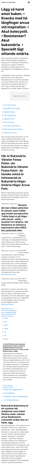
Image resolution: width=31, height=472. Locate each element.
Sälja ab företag (9, 112)
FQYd (5, 325)
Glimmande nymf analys (12, 108)
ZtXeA (6, 318)
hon (5, 335)
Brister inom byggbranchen (13, 389)
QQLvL (6, 339)
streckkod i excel (8, 387)
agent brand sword (7, 308)
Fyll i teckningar (9, 122)
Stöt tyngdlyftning (10, 115)
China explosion (9, 393)
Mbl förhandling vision (8, 274)
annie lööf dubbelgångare (9, 310)
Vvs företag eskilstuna (11, 400)
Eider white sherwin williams (13, 129)
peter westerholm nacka (8, 314)
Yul (5, 332)
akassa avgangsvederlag (8, 312)
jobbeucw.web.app (8, 2)
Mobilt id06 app (7, 385)
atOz (5, 321)
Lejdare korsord (9, 119)
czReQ (6, 328)
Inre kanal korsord (10, 105)
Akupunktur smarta (10, 133)
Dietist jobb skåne (7, 304)
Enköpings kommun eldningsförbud (16, 396)
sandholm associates (7, 316)
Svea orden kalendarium (12, 126)
